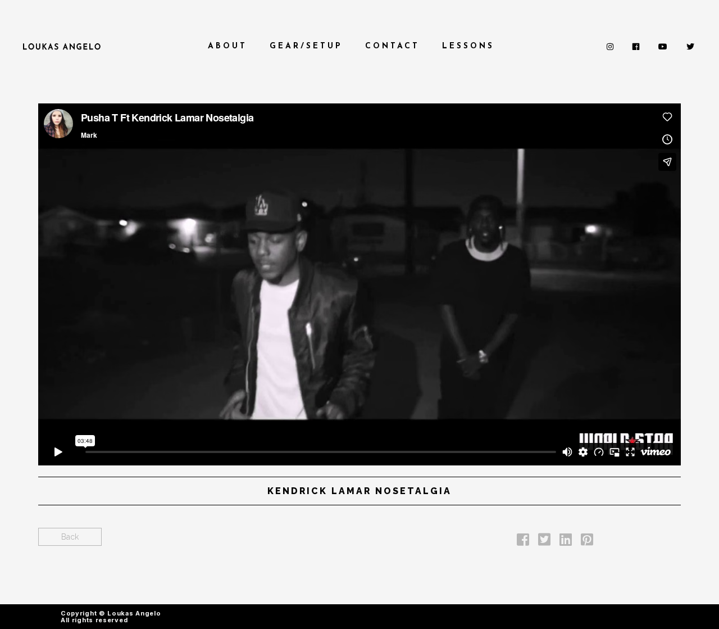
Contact (392, 46)
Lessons (468, 46)
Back (70, 536)
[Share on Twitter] (544, 541)
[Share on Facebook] (523, 541)
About (227, 46)
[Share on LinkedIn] (565, 541)
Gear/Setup (306, 46)
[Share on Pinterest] (587, 541)
